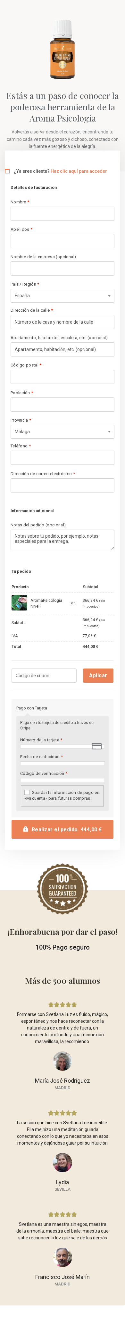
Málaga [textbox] (22, 431)
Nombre (20, 202)
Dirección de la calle (32, 310)
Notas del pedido (38, 525)
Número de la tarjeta (41, 740)
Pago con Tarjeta (31, 708)
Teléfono (21, 446)
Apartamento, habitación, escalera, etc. (59, 338)
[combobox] (62, 296)
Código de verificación (43, 773)
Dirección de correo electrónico (43, 474)
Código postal (26, 365)
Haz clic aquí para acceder (79, 171)
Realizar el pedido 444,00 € (67, 829)
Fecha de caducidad (41, 757)
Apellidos (21, 229)
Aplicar (98, 675)
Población (22, 393)
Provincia (21, 420)
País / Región (25, 284)
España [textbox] (22, 295)
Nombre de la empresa (43, 257)
